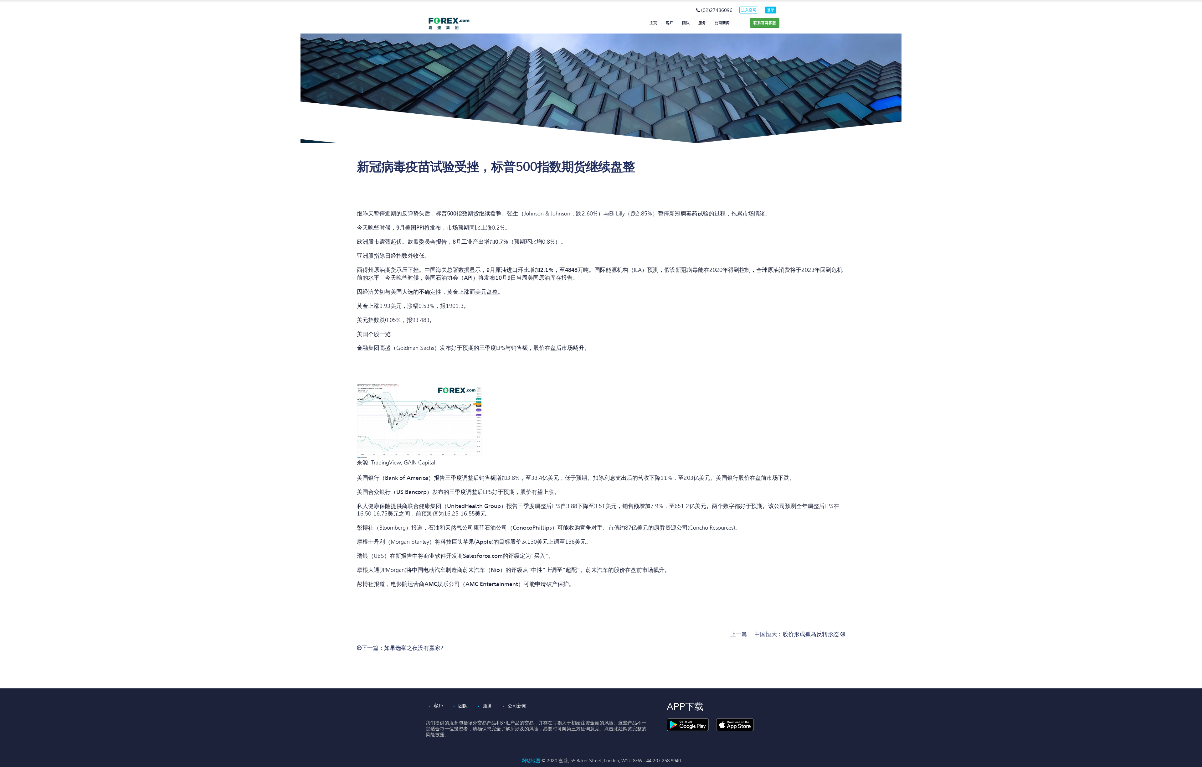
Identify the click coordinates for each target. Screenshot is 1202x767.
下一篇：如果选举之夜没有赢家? (402, 648)
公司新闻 (722, 23)
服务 (702, 23)
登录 (770, 10)
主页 (653, 23)
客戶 (669, 23)
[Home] (454, 23)
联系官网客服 (764, 23)
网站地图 (531, 761)
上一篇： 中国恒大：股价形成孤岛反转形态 (785, 634)
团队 (686, 23)
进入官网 (748, 10)
